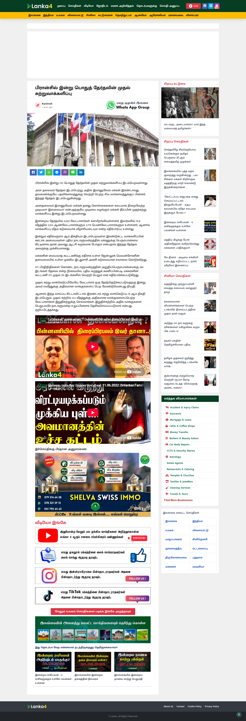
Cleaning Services (180, 488)
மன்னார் (170, 567)
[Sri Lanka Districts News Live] (93, 629)
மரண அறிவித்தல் (122, 6)
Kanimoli (47, 104)
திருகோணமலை (176, 557)
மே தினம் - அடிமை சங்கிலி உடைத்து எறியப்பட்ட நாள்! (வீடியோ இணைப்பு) (181, 261)
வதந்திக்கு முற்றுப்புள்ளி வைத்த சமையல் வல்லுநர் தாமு (180, 288)
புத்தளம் (197, 557)
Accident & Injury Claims (184, 407)
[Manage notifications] (239, 714)
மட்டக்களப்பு (200, 548)
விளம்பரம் (192, 15)
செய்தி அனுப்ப (170, 6)
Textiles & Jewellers (181, 481)
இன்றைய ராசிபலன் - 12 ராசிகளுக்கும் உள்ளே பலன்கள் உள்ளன (53, 679)
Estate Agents (175, 463)
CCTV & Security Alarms (181, 450)
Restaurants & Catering (180, 469)
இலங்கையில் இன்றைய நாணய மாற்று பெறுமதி (128, 677)
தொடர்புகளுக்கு (147, 6)
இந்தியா (48, 15)
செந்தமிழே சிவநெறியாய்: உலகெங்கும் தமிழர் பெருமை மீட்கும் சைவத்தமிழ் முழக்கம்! (180, 156)
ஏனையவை (175, 15)
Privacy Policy (212, 706)
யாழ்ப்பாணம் (173, 539)
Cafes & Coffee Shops (182, 426)
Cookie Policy (194, 706)
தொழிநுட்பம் (123, 15)
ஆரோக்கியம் (157, 15)
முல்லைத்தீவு (173, 548)
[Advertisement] (123, 54)
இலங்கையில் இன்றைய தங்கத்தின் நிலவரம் (89, 677)
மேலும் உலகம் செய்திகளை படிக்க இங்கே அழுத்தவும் (93, 611)
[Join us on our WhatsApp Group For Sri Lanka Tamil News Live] (128, 105)
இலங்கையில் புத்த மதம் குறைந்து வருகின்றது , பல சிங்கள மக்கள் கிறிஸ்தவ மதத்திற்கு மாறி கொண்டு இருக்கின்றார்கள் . (181, 179)
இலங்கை (34, 15)
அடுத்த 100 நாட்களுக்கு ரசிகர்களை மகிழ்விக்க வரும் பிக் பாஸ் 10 (182, 327)
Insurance (175, 413)
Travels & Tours (179, 494)
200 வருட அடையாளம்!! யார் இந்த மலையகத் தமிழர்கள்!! (185, 127)
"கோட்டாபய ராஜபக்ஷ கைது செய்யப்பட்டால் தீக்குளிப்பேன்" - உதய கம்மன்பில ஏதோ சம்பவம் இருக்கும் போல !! (181, 205)
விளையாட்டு (75, 15)
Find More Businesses (178, 500)
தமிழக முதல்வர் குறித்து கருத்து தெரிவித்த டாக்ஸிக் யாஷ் (181, 362)
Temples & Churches (182, 475)
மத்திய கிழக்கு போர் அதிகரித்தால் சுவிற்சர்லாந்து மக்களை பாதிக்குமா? (181, 244)
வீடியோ (89, 6)
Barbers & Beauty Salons (184, 438)
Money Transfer (179, 432)
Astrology (175, 457)
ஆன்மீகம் (140, 15)
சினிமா (90, 15)
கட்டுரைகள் (105, 15)
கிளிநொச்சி (200, 539)
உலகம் (60, 15)
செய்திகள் (74, 6)
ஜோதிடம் (102, 6)
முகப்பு (61, 6)
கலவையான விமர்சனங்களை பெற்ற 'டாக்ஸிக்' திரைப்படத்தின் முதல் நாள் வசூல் (179, 308)
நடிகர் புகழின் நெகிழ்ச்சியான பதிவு (177, 343)
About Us (168, 706)
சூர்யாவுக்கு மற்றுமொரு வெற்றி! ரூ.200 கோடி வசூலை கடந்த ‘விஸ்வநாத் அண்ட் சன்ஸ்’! (180, 382)
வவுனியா (198, 567)
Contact (180, 706)
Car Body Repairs (179, 444)
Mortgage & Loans (180, 420)
